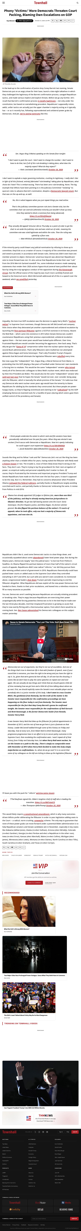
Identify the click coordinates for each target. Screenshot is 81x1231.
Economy (31, 1154)
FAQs (68, 1132)
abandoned (38, 557)
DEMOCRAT (27, 855)
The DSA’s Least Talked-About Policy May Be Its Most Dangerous (25, 1015)
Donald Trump (32, 1151)
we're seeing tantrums (30, 114)
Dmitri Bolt (7, 1018)
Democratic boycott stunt (62, 191)
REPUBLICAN (63, 855)
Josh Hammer (58, 1161)
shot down (32, 580)
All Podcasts (5, 1189)
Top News (4, 1144)
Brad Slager (58, 1154)
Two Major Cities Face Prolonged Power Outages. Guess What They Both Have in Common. (34, 975)
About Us (31, 1173)
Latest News (5, 1147)
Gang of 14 (21, 346)
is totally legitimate (47, 101)
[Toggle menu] (4, 3)
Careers (31, 1179)
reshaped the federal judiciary (22, 483)
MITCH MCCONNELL (51, 855)
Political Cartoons (7, 1157)
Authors (4, 1164)
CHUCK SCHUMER (16, 855)
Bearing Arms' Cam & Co (9, 1183)
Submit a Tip (32, 1183)
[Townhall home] (9, 1132)
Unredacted (5, 1179)
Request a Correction (33, 1225)
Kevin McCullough (59, 1151)
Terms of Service (6, 1225)
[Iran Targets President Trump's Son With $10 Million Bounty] (40, 1083)
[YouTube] (47, 1132)
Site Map (42, 1225)
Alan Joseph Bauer (60, 1157)
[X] (35, 1132)
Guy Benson (11, 21)
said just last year (10, 377)
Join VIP (75, 1132)
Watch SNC (58, 1183)
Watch (4, 1154)
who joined (70, 367)
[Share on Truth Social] (57, 20)
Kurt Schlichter (8, 932)
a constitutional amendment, (37, 814)
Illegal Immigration (34, 1161)
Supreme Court (33, 1164)
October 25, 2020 (53, 805)
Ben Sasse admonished (28, 610)
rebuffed (61, 356)
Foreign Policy (32, 1157)
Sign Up (74, 1218)
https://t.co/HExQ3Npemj (40, 216)
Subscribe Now (50, 883)
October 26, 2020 (56, 169)
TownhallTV (5, 1161)
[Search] (77, 3)
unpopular (39, 820)
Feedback (23, 1225)
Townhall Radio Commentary (10, 1186)
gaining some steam (45, 793)
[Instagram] (39, 1132)
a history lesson (9, 464)
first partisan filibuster (24, 331)
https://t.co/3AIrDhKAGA (54, 445)
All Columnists (58, 1164)
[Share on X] (52, 20)
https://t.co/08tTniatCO (45, 802)
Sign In (61, 1132)
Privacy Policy (15, 1225)
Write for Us (32, 1186)
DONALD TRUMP (38, 855)
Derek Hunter (58, 1147)
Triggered (5, 1176)
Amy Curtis (7, 978)
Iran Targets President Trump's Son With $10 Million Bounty (24, 1108)
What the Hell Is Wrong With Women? (16, 929)
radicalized (62, 390)
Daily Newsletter (59, 1179)
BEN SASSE (5, 855)
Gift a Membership (60, 1176)
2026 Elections (32, 1144)
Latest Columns (6, 1151)
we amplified (22, 279)
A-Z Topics (32, 1139)
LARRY (4, 1173)
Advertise (31, 1176)
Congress (31, 1147)
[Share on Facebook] (61, 20)
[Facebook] (43, 1132)
